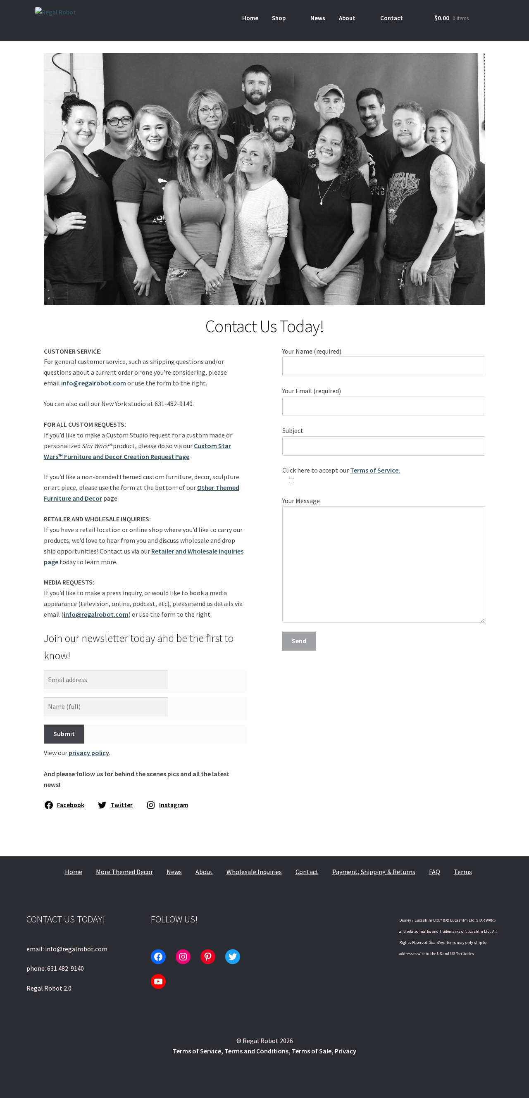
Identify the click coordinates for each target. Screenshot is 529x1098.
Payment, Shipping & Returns (373, 871)
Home (250, 18)
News (317, 18)
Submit (64, 734)
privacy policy (89, 753)
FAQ (434, 871)
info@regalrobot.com (93, 383)
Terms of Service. (375, 470)
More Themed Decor (124, 871)
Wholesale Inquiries (254, 871)
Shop (279, 18)
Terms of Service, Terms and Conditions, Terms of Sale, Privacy (264, 1051)
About (347, 18)
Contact (391, 18)
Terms (463, 871)
